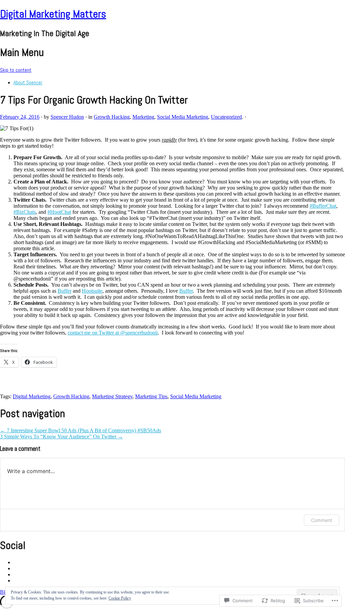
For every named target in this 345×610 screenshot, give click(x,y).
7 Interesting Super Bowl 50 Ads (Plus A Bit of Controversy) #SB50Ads (80, 430)
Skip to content (15, 70)
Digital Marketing (32, 396)
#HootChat (59, 212)
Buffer (64, 291)
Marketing (143, 117)
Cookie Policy (119, 598)
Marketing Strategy (112, 396)
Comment (321, 520)
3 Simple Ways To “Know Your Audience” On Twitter (61, 436)
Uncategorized (226, 117)
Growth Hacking (112, 117)
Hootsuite (92, 291)
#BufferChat (323, 206)
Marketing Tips (151, 396)
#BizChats (24, 212)
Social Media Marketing (182, 117)
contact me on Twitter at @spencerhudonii (113, 333)
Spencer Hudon (67, 117)
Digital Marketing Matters (53, 14)
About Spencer (27, 82)
